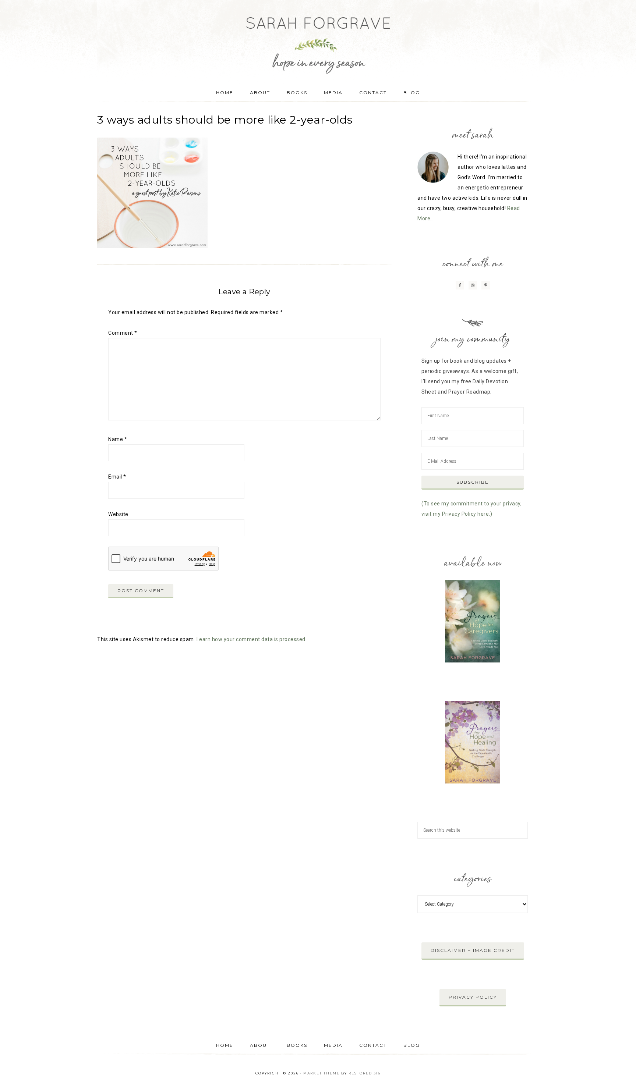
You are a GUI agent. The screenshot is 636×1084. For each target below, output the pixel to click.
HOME (224, 1045)
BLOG (411, 1045)
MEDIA (333, 1045)
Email (117, 477)
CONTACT (373, 1045)
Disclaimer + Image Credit (473, 950)
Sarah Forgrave (318, 38)
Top (618, 1066)
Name (117, 439)
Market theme (321, 1073)
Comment (122, 333)
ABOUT (260, 1045)
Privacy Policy (473, 997)
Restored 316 (365, 1073)
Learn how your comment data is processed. (252, 639)
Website (118, 514)
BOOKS (297, 1045)
